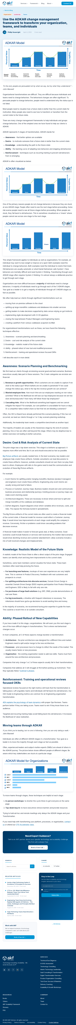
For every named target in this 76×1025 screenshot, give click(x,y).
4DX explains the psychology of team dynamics (22, 702)
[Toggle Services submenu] (28, 3)
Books (5, 998)
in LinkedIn (46, 866)
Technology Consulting (48, 966)
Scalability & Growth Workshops (50, 987)
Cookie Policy (42, 1022)
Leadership (17, 14)
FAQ (4, 1010)
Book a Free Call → (38, 847)
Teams (25, 14)
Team (42, 1001)
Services (24, 3)
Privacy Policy (7, 1022)
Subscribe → (56, 895)
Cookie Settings (53, 1022)
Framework (34, 3)
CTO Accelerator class (25, 825)
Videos (5, 1001)
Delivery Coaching (46, 984)
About (49, 3)
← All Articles (56, 924)
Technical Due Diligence (48, 960)
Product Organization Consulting (50, 978)
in (8, 970)
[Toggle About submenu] (52, 3)
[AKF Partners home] (7, 3)
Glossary (5, 1007)
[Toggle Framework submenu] (39, 3)
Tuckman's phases (26, 671)
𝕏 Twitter (56, 866)
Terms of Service (19, 1022)
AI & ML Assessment (46, 963)
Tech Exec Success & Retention (50, 981)
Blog (42, 3)
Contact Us (67, 3)
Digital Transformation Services (50, 975)
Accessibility (31, 1022)
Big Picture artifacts (10, 456)
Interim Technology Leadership (50, 969)
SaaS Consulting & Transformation (51, 972)
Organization (7, 14)
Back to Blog (9, 10)
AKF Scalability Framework (11, 1004)
